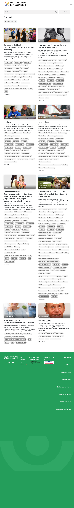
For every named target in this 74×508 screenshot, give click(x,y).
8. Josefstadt (16, 82)
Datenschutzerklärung (63, 409)
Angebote (67, 357)
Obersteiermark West (59, 267)
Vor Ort (30, 88)
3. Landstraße (27, 77)
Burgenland (42, 235)
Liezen (66, 247)
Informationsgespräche (20, 85)
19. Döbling (24, 71)
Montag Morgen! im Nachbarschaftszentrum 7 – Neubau (19, 321)
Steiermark (42, 282)
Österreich (54, 296)
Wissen (68, 365)
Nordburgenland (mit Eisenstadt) (48, 258)
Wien (6, 91)
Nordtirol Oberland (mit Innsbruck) (49, 261)
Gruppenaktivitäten (53, 89)
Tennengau (56, 287)
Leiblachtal (59, 247)
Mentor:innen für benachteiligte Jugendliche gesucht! (52, 46)
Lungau (54, 250)
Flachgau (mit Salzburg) (46, 238)
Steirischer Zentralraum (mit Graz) (58, 282)
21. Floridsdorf (30, 74)
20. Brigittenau (19, 74)
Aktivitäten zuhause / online (61, 156)
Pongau (65, 276)
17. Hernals (8, 71)
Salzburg (56, 279)
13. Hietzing (16, 65)
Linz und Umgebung (44, 250)
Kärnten (16, 247)
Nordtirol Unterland (44, 264)
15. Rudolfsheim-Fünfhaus (12, 68)
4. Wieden (7, 80)
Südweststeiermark (44, 287)
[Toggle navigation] (71, 4)
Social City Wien (65, 402)
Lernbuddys (43, 122)
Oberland (65, 264)
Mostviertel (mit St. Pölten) (12, 249)
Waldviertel (14, 258)
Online (52, 270)
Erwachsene (8, 85)
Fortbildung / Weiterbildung (56, 86)
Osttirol (41, 273)
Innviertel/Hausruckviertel (46, 244)
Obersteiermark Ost (45, 267)
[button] (64, 12)
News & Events (66, 372)
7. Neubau (7, 82)
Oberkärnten (56, 264)
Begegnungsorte (58, 83)
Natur (66, 92)
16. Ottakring (24, 68)
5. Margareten (16, 80)
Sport (64, 95)
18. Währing (16, 71)
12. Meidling (8, 65)
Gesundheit (42, 89)
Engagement (66, 379)
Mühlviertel (59, 253)
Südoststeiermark (55, 285)
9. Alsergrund (25, 82)
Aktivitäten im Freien (45, 83)
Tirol (62, 287)
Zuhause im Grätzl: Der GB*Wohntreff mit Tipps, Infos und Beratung (19, 47)
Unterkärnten (52, 290)
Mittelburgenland (63, 250)
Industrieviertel (26, 156)
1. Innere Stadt (8, 62)
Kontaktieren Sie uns (64, 394)
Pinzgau (48, 273)
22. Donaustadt (9, 77)
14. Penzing (24, 65)
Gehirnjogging (44, 320)
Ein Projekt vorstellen (64, 387)
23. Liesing (18, 77)
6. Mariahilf (25, 80)
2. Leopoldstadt (9, 74)
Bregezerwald (57, 232)
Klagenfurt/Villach (23, 244)
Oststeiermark (60, 270)
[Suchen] (55, 12)
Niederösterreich (23, 159)
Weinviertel (8, 162)
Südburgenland (43, 285)
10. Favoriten (18, 62)
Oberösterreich (44, 270)
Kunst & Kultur (59, 92)
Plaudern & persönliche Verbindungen (15, 88)
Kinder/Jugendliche (10, 159)
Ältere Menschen (49, 168)
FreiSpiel (7, 122)
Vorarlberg (42, 293)
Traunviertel (42, 290)
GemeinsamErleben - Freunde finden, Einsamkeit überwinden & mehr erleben (52, 194)
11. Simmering (27, 62)
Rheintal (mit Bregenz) (45, 279)
